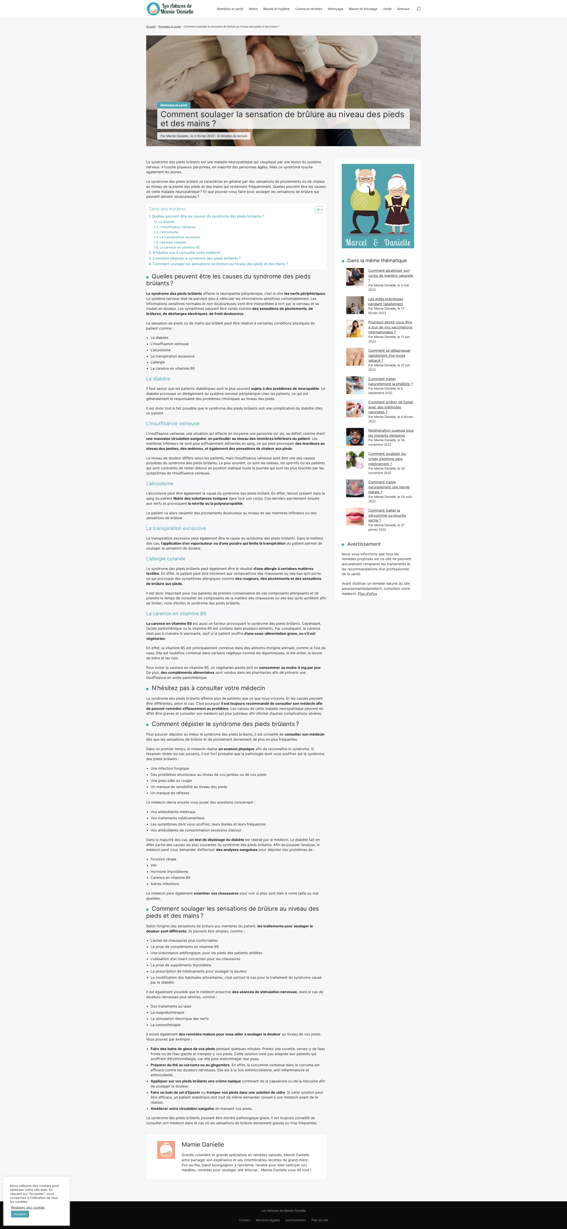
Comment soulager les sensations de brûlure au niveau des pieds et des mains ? (220, 264)
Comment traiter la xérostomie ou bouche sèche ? (387, 515)
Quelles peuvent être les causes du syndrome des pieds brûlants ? (208, 216)
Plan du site (319, 1220)
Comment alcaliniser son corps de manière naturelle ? (390, 275)
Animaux (403, 9)
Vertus (253, 9)
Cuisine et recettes (308, 9)
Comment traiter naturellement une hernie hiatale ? (389, 487)
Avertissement (295, 1220)
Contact (244, 1220)
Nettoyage (335, 9)
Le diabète (167, 222)
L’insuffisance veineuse (177, 227)
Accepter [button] (20, 1214)
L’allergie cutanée (173, 242)
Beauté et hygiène (276, 9)
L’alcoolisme (169, 232)
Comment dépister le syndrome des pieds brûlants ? (197, 258)
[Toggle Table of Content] (317, 210)
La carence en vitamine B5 (180, 247)
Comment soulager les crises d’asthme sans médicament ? (387, 458)
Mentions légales (268, 1220)
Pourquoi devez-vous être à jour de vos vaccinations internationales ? (390, 327)
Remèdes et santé (230, 9)
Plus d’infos (367, 593)
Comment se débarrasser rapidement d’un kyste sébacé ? (389, 355)
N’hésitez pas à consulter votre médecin (186, 252)
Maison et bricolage (363, 9)
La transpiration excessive (180, 237)
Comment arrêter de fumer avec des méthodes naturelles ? (390, 407)
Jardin (387, 9)
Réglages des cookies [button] (28, 1208)
